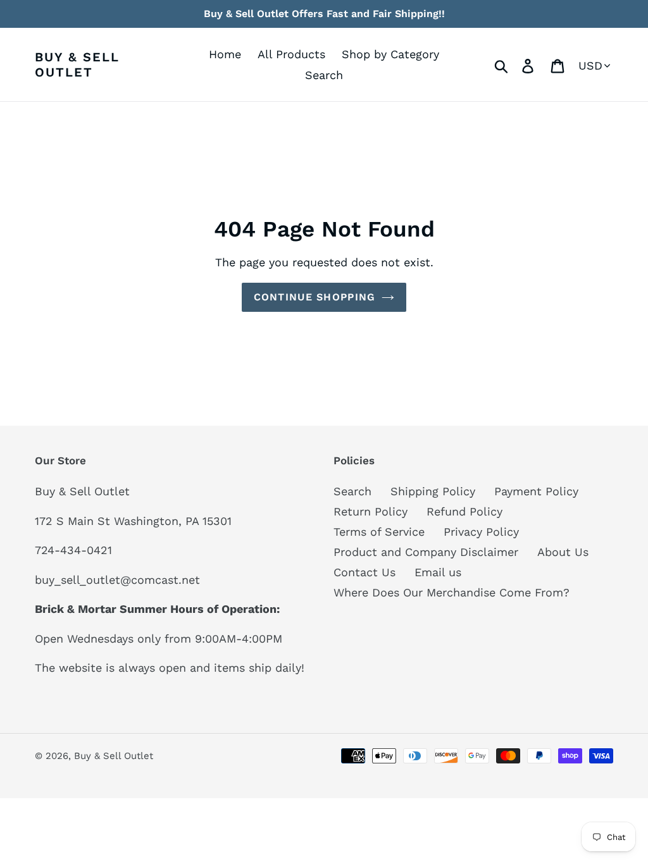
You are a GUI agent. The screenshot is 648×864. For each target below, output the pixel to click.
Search (352, 491)
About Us (563, 552)
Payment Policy (536, 491)
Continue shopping (315, 297)
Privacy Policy (481, 531)
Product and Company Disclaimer (425, 552)
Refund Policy (464, 511)
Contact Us (364, 572)
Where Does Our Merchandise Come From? (451, 592)
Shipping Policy (432, 491)
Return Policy (370, 511)
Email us (437, 572)
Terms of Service (379, 531)
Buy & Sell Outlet (77, 64)
